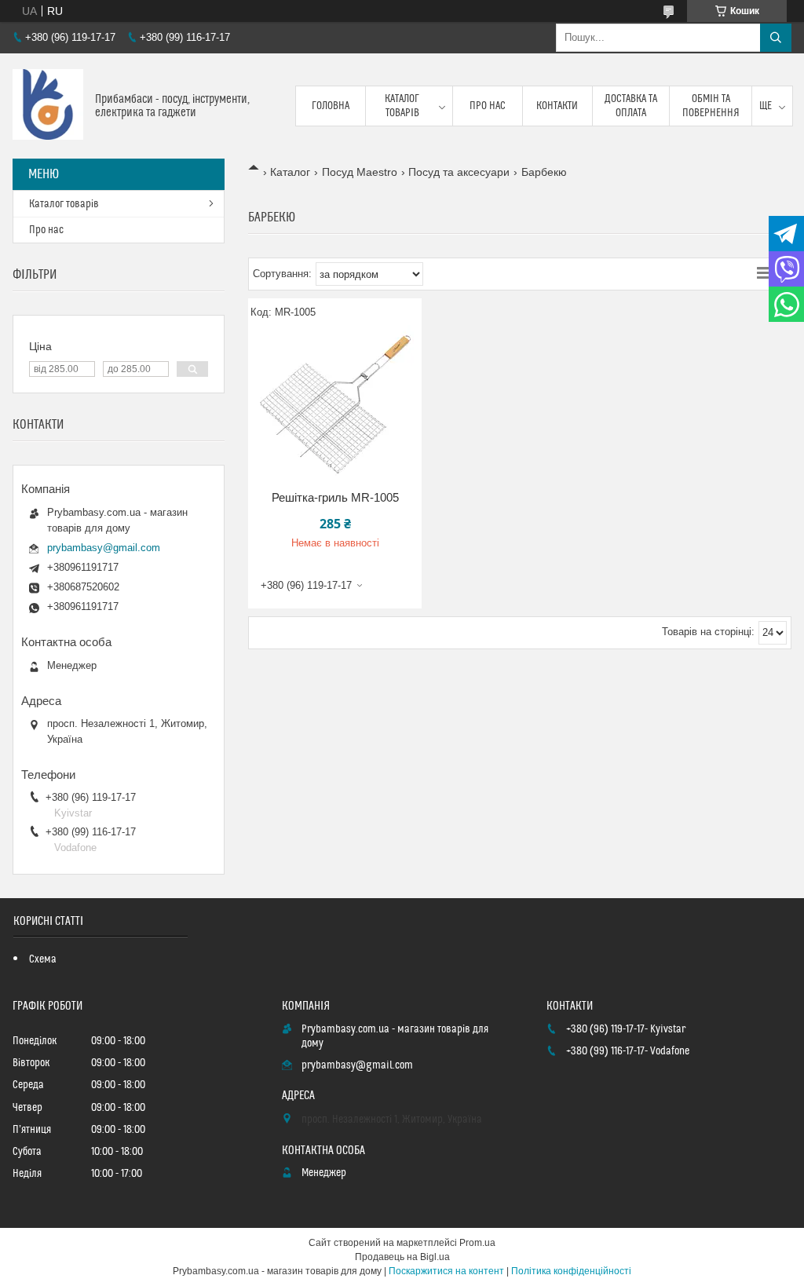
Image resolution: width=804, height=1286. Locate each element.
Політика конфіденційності (571, 1271)
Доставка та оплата (631, 106)
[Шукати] (775, 38)
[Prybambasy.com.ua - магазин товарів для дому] (48, 106)
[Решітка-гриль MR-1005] (334, 403)
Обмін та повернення (711, 106)
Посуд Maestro (359, 172)
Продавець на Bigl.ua (402, 1256)
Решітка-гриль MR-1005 (335, 497)
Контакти (557, 106)
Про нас (488, 106)
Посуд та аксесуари (459, 172)
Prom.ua (477, 1242)
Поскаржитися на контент (446, 1271)
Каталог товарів (402, 106)
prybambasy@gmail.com (103, 547)
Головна (330, 106)
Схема (43, 959)
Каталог (290, 172)
